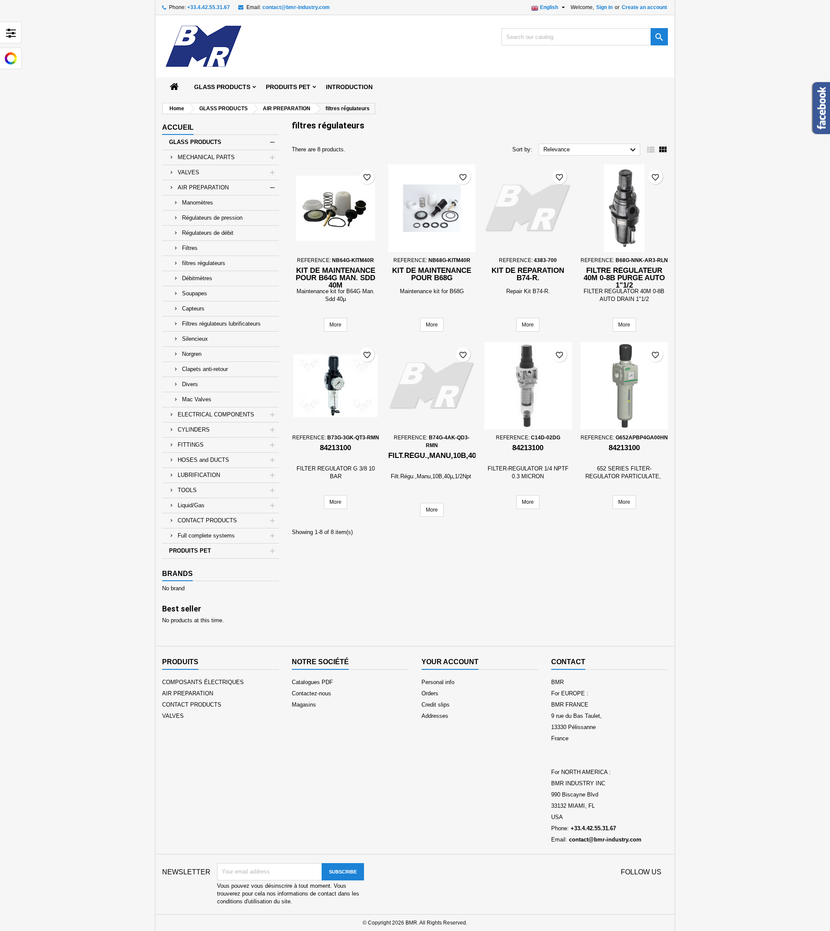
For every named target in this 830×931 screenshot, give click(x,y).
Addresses (434, 716)
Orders (429, 693)
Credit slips (435, 704)
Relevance (590, 150)
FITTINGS (191, 445)
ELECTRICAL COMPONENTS (216, 414)
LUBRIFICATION (199, 475)
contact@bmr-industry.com (296, 7)
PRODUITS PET (288, 86)
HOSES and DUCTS (203, 460)
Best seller (181, 608)
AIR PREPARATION (203, 187)
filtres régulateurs (203, 263)
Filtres (190, 248)
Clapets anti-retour (205, 369)
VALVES (188, 172)
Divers (190, 384)
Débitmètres (197, 278)
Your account (450, 661)
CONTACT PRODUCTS (207, 520)
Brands (177, 573)
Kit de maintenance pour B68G (431, 274)
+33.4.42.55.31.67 (208, 7)
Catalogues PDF (312, 682)
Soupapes (194, 293)
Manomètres (197, 202)
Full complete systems (206, 535)
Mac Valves (196, 399)
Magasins (304, 704)
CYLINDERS (194, 429)
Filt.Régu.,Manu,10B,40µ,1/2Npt (448, 455)
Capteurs (193, 308)
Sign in (604, 7)
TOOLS (187, 490)
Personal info (437, 682)
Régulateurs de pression (212, 217)
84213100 (335, 448)
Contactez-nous (311, 693)
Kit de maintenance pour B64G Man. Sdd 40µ (335, 277)
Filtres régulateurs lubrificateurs (221, 323)
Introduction (349, 86)
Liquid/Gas (191, 505)
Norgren (191, 354)
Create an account (644, 7)
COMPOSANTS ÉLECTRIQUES (203, 682)
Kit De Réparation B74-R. (528, 274)
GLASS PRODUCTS (222, 86)
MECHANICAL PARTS (206, 157)
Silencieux (195, 339)
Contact (568, 661)
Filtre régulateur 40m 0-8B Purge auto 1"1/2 (624, 277)
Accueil (178, 127)
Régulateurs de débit (207, 233)
